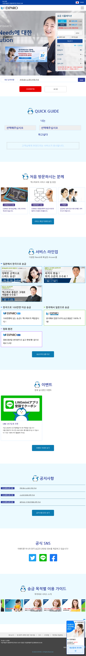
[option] (52, 605)
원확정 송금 (62, 37)
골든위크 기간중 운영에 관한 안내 (30, 502)
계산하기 (70, 41)
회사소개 (11, 635)
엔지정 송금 (74, 37)
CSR (39, 635)
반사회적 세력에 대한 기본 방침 (26, 635)
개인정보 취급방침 (57, 635)
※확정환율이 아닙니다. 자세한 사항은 (68, 27)
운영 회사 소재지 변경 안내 (29, 80)
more (81, 80)
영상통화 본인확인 (75, 649)
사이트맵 (46, 635)
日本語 (82, 2)
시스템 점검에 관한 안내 (27, 495)
